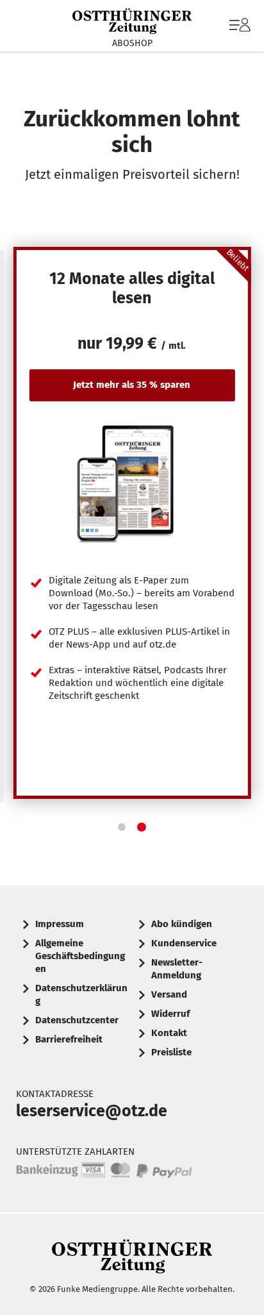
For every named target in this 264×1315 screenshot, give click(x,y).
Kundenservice (184, 943)
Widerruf (170, 1013)
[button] (122, 827)
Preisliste (171, 1052)
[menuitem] (238, 25)
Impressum (59, 924)
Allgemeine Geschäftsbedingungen (80, 956)
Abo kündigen (181, 924)
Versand (169, 994)
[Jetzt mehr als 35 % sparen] (132, 483)
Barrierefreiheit (69, 1039)
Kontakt (169, 1033)
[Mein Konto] (240, 31)
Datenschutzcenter (77, 1020)
